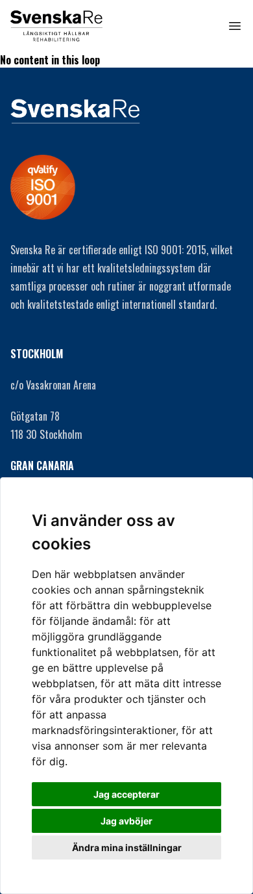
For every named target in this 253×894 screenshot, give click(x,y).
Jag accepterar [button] (126, 794)
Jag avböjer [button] (126, 820)
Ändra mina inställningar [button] (127, 847)
